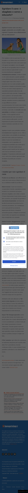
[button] (14, 244)
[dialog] (14, 246)
